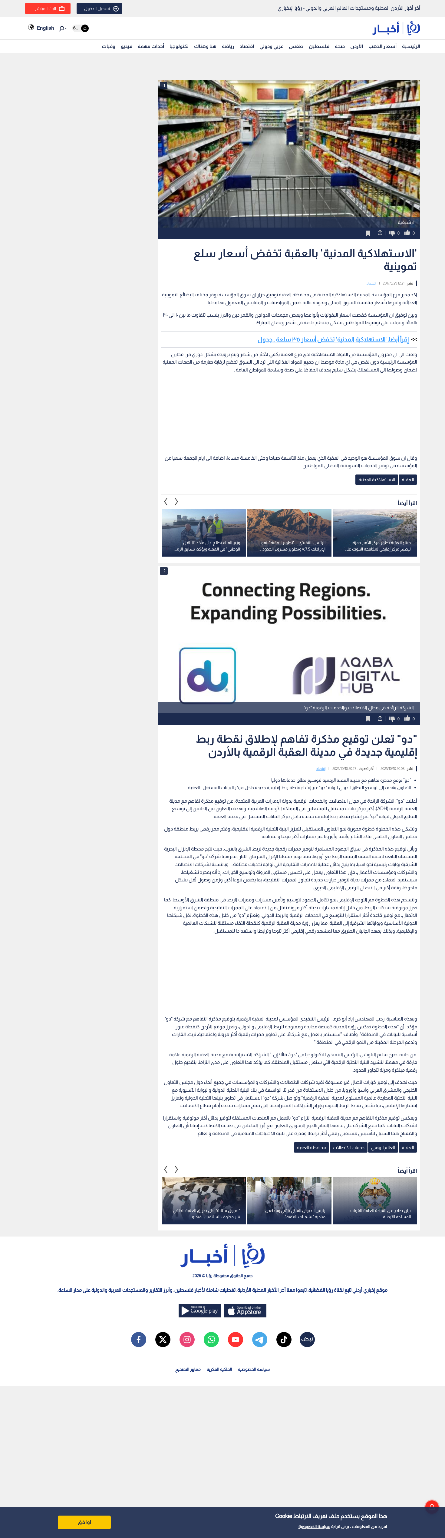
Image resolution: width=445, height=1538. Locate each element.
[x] (162, 1339)
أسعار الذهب (382, 46)
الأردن (356, 46)
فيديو (126, 46)
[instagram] (187, 1339)
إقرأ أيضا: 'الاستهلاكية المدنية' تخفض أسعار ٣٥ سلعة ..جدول (333, 339)
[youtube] (235, 1339)
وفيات (108, 46)
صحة (340, 46)
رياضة (228, 46)
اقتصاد (247, 46)
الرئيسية (411, 46)
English (45, 28)
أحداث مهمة (151, 46)
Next (165, 501)
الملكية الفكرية (219, 1369)
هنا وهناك (205, 46)
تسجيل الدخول (97, 8)
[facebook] (138, 1339)
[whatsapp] (211, 1339)
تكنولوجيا (179, 46)
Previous (176, 501)
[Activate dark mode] (80, 28)
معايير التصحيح (188, 1369)
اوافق (84, 1522)
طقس (296, 46)
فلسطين (319, 46)
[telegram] (259, 1339)
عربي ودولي (271, 46)
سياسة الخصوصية (314, 1526)
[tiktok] (284, 1339)
